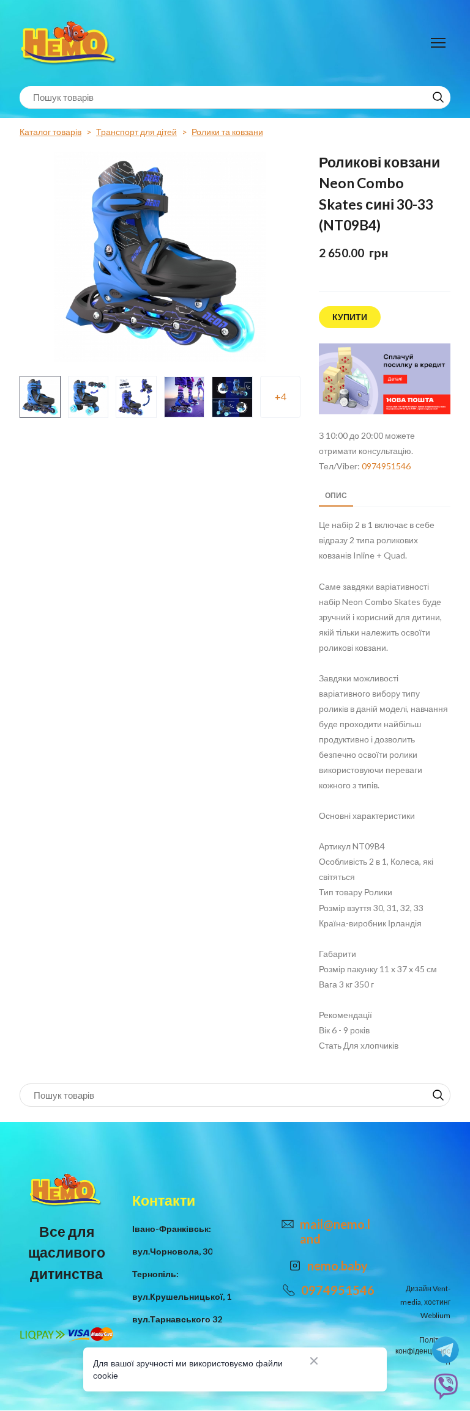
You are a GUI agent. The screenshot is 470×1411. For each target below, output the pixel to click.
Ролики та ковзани (227, 131)
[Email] (288, 1224)
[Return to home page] (70, 43)
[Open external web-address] (384, 379)
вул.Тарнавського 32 (177, 1319)
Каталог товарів (50, 131)
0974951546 (386, 466)
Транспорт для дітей (136, 131)
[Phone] (289, 1290)
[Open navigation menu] (438, 43)
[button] (438, 97)
